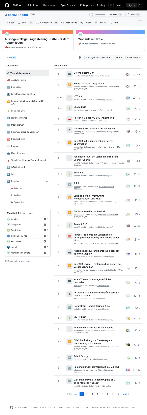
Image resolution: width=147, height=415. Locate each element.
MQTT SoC (80, 316)
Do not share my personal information (122, 407)
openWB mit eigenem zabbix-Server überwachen (93, 142)
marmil (14, 247)
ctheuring (77, 131)
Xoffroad (77, 202)
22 (138, 186)
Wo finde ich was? (90, 39)
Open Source (67, 5)
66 (138, 74)
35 (138, 226)
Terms (35, 407)
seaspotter (16, 224)
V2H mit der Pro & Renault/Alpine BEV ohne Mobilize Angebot (94, 381)
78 (138, 174)
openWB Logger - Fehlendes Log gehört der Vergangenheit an (97, 265)
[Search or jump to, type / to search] (111, 5)
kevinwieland (17, 241)
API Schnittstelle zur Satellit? (89, 211)
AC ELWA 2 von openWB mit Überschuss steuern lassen (96, 294)
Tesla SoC (79, 172)
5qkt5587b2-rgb (19, 236)
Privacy (43, 407)
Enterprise (86, 5)
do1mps (77, 243)
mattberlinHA (79, 330)
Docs (78, 407)
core (25, 15)
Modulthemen (103, 309)
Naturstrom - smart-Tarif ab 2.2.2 (92, 305)
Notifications (100, 15)
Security (51, 407)
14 (138, 296)
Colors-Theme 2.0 (84, 72)
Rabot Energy (81, 356)
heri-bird (77, 285)
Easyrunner (78, 214)
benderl (14, 219)
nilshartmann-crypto (20, 252)
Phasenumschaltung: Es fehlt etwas (93, 327)
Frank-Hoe (16, 230)
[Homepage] (7, 5)
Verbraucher (100, 298)
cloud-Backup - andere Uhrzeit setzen (95, 128)
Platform (17, 5)
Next (124, 394)
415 (138, 98)
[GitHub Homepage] (11, 407)
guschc (77, 298)
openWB (13, 15)
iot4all (76, 309)
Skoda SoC (80, 106)
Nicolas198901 (80, 257)
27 (138, 345)
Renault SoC (80, 224)
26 (138, 86)
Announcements (15, 47)
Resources (49, 5)
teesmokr (77, 121)
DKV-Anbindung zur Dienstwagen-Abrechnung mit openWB (93, 342)
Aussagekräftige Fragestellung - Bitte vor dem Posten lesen (37, 40)
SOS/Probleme (101, 243)
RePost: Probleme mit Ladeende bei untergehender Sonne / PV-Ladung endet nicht (96, 237)
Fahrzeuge (102, 121)
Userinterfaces (107, 76)
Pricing (101, 5)
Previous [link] (73, 394)
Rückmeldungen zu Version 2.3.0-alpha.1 (96, 366)
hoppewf (77, 147)
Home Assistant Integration (89, 83)
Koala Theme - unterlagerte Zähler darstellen (92, 281)
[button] (79, 57)
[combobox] (43, 57)
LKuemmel (78, 370)
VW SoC (78, 96)
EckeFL (77, 359)
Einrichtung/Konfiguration (107, 131)
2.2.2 (76, 183)
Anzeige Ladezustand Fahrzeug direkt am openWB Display (96, 252)
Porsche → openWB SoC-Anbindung (94, 117)
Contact (86, 407)
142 (138, 370)
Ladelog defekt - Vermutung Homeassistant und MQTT (89, 197)
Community (69, 407)
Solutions (32, 5)
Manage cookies (98, 407)
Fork (117, 15)
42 (138, 239)
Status (60, 407)
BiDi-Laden (106, 386)
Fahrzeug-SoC (107, 99)
